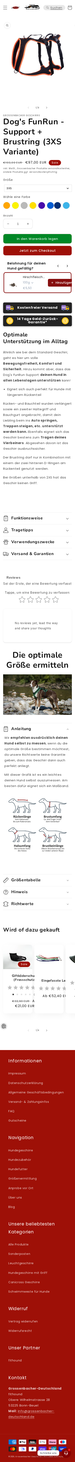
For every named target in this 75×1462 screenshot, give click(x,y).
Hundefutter (18, 1169)
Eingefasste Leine (55, 981)
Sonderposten (19, 1254)
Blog (11, 1207)
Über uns (15, 1197)
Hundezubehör (19, 1160)
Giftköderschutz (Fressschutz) (25, 978)
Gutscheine (17, 1120)
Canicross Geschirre (24, 1282)
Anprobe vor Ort (21, 1188)
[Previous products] (58, 266)
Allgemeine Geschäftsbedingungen (36, 1092)
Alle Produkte (18, 1244)
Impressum (17, 1073)
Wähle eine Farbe (16, 197)
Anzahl (8, 216)
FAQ (11, 1111)
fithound (15, 1360)
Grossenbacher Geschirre (28, 1456)
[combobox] (38, 188)
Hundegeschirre (20, 1150)
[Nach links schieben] (28, 107)
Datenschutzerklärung (25, 1083)
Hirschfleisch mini (34, 277)
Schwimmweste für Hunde (29, 1291)
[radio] (6, 205)
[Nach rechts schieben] (46, 107)
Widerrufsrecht (20, 1331)
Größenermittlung (22, 1178)
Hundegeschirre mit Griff (27, 1273)
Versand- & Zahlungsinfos (28, 1102)
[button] (5, 7)
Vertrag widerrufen (23, 1321)
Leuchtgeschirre (21, 1263)
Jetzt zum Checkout (37, 250)
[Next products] (67, 266)
